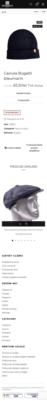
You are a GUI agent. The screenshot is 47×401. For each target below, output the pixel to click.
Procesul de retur (10, 269)
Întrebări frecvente (10, 262)
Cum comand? (9, 266)
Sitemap (6, 313)
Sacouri (5, 329)
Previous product (36, 11)
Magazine (6, 297)
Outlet (5, 301)
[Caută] (31, 4)
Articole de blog (9, 309)
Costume (6, 325)
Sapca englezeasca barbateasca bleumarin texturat (23, 230)
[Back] (4, 11)
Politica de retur (9, 360)
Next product (43, 11)
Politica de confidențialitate (14, 364)
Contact (5, 293)
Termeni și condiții (10, 353)
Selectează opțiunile (20, 223)
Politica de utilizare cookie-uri (15, 368)
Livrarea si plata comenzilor (14, 277)
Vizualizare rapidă (26, 223)
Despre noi (7, 290)
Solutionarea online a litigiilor (15, 372)
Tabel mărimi (8, 273)
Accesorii (6, 340)
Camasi (5, 336)
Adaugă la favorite (15, 119)
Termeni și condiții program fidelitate (18, 357)
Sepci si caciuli (21, 128)
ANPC (5, 376)
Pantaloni (6, 333)
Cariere (5, 305)
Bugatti (17, 133)
